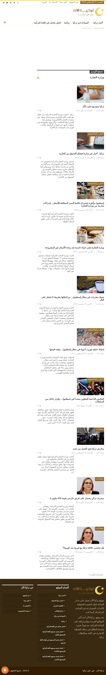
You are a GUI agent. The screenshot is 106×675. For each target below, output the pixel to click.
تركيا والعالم (59, 611)
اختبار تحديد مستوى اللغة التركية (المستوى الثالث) (54, 650)
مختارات (99, 429)
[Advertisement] (53, 50)
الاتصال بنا (53, 3)
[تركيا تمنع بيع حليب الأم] (90, 94)
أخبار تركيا (98, 23)
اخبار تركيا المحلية (57, 601)
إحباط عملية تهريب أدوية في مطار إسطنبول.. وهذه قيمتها (77, 350)
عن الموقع (73, 3)
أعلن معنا (63, 3)
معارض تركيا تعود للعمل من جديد (88, 449)
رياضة (67, 23)
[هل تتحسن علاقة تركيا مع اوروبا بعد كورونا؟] (90, 535)
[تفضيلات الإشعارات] (5, 670)
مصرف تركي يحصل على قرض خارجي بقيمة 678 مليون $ (77, 498)
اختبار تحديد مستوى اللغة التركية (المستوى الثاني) (54, 658)
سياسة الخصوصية (24, 611)
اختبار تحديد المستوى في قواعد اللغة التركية (52, 641)
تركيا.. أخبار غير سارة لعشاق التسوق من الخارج (81, 154)
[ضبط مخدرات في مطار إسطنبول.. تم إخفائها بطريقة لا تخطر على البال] (90, 284)
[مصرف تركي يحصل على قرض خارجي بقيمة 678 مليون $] (90, 485)
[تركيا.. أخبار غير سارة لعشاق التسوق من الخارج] (90, 141)
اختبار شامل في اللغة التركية (47, 23)
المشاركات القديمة (96, 575)
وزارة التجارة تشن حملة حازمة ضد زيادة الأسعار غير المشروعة (74, 248)
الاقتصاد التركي (58, 606)
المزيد (44, 3)
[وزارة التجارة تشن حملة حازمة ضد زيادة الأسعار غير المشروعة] (90, 235)
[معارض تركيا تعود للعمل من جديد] (90, 436)
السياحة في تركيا (81, 23)
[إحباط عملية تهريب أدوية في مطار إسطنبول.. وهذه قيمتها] (90, 336)
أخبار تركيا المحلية (95, 87)
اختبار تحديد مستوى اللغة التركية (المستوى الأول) (54, 633)
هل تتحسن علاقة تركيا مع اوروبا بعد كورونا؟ (83, 548)
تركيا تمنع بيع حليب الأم (93, 107)
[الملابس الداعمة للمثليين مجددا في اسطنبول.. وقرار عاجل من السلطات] (90, 386)
